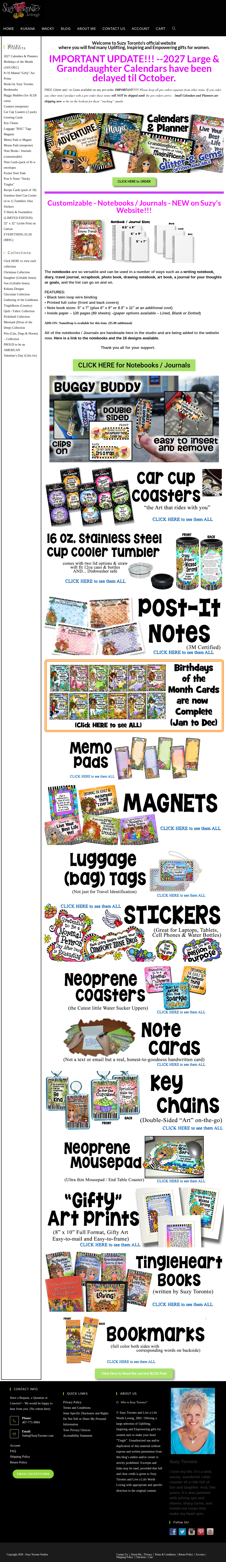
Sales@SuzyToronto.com (38, 1435)
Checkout (141, 1557)
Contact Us (122, 1554)
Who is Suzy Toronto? (134, 1402)
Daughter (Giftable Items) (20, 277)
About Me (136, 1554)
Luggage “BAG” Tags (17, 128)
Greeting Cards (13, 117)
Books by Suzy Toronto (18, 84)
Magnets (9, 134)
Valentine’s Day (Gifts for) (20, 355)
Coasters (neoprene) (16, 106)
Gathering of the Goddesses (21, 300)
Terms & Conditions (165, 1554)
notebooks (61, 272)
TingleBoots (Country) (18, 305)
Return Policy (18, 1462)
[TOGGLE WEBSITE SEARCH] (174, 28)
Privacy (148, 1554)
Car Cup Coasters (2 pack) (20, 112)
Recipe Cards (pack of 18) (20, 190)
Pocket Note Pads (15, 173)
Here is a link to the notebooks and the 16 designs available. (106, 338)
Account (15, 1445)
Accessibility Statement (77, 1435)
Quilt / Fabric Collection (19, 311)
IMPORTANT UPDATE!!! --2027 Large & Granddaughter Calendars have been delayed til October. (134, 68)
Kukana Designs (14, 289)
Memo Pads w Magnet (18, 139)
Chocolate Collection (17, 294)
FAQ (13, 1451)
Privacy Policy (72, 1402)
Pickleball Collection (17, 316)
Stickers (9, 206)
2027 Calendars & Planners (21, 56)
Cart (150, 1557)
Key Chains (11, 123)
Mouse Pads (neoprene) (18, 145)
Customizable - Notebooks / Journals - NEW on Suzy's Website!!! (134, 206)
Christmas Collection (17, 272)
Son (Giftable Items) (17, 283)
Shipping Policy (20, 1456)
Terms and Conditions (76, 1407)
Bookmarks (11, 89)
